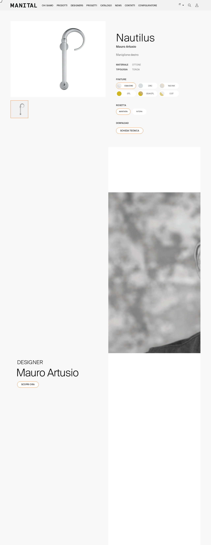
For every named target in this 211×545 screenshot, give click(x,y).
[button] (47, 5)
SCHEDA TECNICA (129, 130)
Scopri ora (28, 384)
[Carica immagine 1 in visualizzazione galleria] (19, 109)
